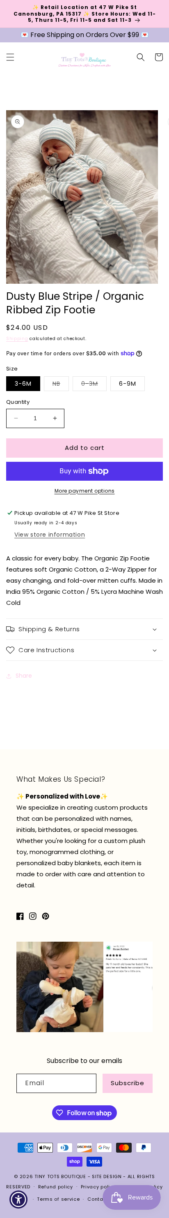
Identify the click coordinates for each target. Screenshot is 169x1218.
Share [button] (24, 676)
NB (61, 385)
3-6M (23, 384)
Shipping (17, 339)
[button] (10, 57)
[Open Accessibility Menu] (18, 1199)
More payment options (85, 490)
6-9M (127, 384)
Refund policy (55, 1186)
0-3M (94, 385)
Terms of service (58, 1199)
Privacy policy (98, 1186)
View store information (49, 534)
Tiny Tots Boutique (60, 1176)
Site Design (107, 1176)
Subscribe (127, 1083)
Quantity (18, 402)
